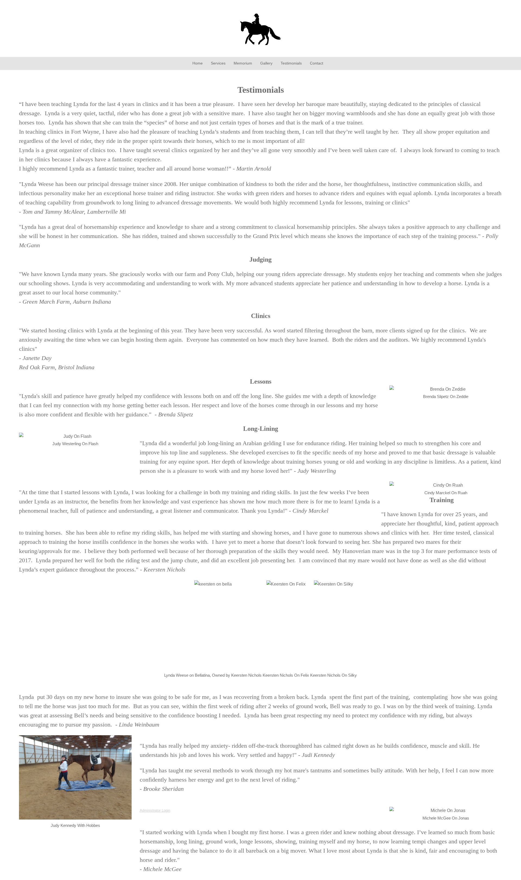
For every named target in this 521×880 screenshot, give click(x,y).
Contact (316, 63)
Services (218, 63)
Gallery (266, 63)
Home (197, 63)
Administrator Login (155, 810)
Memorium (243, 63)
